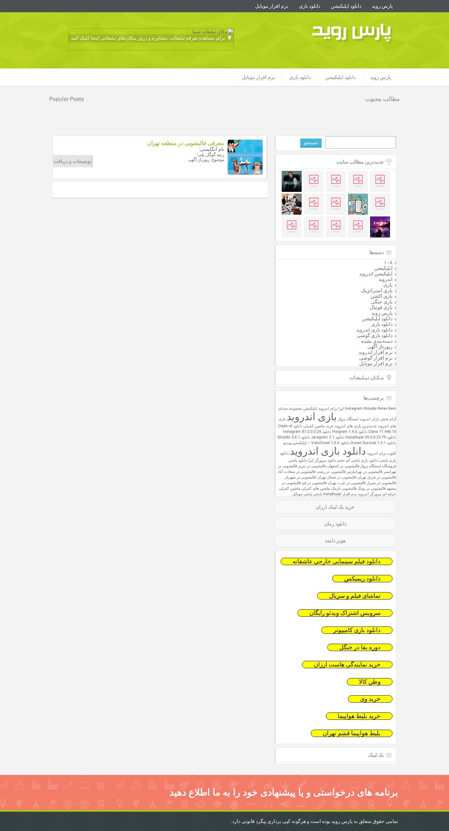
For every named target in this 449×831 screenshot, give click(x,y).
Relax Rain (387, 408)
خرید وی (370, 699)
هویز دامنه (335, 540)
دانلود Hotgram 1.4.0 (349, 431)
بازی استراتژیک (377, 290)
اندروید (385, 279)
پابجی (317, 494)
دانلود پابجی (297, 460)
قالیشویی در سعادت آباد (296, 471)
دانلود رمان (335, 524)
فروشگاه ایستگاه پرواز (378, 466)
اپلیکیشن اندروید (376, 273)
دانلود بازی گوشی (375, 335)
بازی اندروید (312, 417)
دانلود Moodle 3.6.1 (293, 437)
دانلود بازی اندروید (374, 330)
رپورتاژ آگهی (380, 346)
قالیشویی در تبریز (312, 466)
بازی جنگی (382, 301)
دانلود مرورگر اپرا (322, 460)
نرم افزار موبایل (271, 6)
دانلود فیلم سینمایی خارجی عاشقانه (337, 561)
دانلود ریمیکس (362, 578)
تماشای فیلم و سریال (355, 595)
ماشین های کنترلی (315, 488)
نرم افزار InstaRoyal (340, 494)
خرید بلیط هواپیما (359, 716)
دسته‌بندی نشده (377, 341)
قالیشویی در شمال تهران (336, 477)
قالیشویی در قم (314, 483)
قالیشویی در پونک (371, 488)
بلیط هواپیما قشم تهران (352, 733)
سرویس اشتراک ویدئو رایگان (345, 613)
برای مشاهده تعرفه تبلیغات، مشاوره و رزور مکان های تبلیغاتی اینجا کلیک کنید (148, 38)
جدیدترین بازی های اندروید (356, 426)
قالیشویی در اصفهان (343, 466)
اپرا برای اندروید (331, 408)
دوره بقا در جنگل (360, 647)
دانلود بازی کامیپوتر (357, 630)
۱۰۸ (388, 262)
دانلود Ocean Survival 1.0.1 (373, 443)
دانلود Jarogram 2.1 (327, 437)
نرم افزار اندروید (375, 352)
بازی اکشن (381, 296)
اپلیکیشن (383, 268)
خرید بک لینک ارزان (335, 507)
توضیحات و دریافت (72, 161)
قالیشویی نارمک (343, 488)
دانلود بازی (309, 6)
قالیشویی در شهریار (300, 477)
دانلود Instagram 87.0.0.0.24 (307, 431)
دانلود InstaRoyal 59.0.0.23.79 (371, 437)
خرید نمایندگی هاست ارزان (347, 664)
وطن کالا (370, 681)
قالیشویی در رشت (331, 471)
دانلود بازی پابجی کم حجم (357, 460)
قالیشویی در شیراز (381, 483)
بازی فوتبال (381, 307)
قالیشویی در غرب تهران (347, 483)
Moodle (370, 408)
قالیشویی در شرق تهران (376, 477)
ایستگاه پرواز (348, 419)
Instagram (354, 408)
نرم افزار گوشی (376, 358)
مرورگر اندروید (369, 494)
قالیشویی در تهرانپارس (364, 471)
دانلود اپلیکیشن (346, 6)
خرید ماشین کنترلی (318, 426)
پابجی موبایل (302, 494)
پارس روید (382, 6)
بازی (388, 285)
